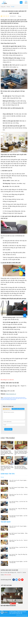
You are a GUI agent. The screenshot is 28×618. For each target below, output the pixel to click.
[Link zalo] (16, 580)
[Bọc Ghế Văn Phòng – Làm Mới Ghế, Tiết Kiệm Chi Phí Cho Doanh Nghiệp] (21, 460)
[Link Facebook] (14, 580)
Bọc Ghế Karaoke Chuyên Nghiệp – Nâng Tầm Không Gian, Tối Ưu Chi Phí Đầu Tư (21, 452)
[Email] (25, 302)
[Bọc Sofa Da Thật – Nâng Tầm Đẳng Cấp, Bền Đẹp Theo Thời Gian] (4, 512)
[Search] (21, 2)
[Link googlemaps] (19, 580)
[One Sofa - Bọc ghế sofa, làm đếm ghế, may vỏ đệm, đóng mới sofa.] (4, 2)
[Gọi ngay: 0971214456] (25, 309)
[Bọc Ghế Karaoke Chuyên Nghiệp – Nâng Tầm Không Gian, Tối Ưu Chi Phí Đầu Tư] (21, 445)
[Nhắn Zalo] (25, 315)
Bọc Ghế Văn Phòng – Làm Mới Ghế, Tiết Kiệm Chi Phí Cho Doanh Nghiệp (21, 467)
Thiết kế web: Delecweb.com (21, 615)
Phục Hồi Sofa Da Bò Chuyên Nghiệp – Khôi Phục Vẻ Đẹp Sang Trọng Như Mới (7, 452)
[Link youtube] (22, 580)
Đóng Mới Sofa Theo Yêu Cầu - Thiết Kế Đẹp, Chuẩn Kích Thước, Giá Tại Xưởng (7, 468)
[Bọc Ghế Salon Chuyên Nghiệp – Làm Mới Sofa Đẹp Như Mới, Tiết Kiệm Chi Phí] (4, 519)
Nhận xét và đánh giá (8, 406)
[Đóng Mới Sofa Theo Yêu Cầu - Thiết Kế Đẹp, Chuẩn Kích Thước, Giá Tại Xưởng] (7, 460)
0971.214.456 (7, 574)
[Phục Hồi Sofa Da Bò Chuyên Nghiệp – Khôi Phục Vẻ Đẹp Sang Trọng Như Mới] (7, 445)
